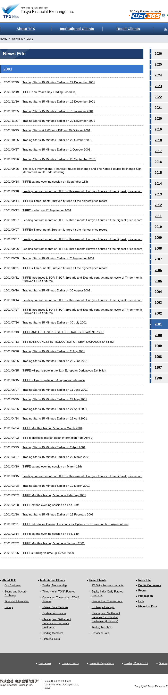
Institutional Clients (52, 580)
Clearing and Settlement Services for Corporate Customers (56, 623)
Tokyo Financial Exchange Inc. (41, 8)
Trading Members (52, 633)
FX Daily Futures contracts (108, 585)
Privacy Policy (70, 663)
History (9, 607)
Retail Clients (97, 580)
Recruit (142, 590)
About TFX (9, 580)
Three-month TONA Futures (58, 591)
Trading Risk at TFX (136, 663)
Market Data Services (55, 607)
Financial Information (17, 601)
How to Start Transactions (107, 601)
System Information (54, 613)
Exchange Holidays (103, 607)
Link (141, 601)
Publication (145, 595)
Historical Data (51, 638)
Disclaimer (45, 663)
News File (144, 580)
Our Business (13, 585)
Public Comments (149, 585)
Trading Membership (54, 585)
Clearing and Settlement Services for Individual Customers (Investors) (106, 617)
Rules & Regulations (102, 663)
